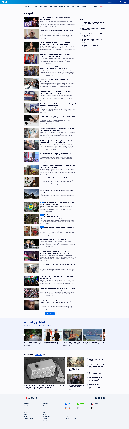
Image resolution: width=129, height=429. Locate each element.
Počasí (68, 6)
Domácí (46, 6)
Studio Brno (45, 408)
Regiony (55, 6)
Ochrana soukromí (40, 426)
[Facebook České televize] (96, 398)
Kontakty (45, 420)
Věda (73, 6)
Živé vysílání (26, 405)
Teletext (26, 410)
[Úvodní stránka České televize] (31, 398)
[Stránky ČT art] (79, 408)
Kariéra (44, 414)
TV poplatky (26, 408)
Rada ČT (45, 412)
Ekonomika (62, 6)
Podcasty (83, 6)
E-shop (25, 416)
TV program (26, 403)
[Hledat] (121, 2)
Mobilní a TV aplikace (28, 418)
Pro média (45, 403)
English (33, 426)
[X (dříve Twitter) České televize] (102, 398)
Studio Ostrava (46, 410)
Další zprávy (49, 313)
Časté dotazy (46, 418)
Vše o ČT (25, 420)
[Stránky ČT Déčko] (67, 408)
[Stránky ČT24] (67, 403)
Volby (40, 6)
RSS (104, 426)
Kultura (77, 6)
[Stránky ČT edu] (93, 408)
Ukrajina (36, 6)
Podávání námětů (47, 416)
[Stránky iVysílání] (95, 403)
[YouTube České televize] (99, 398)
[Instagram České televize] (93, 398)
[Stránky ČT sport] (80, 403)
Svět (51, 6)
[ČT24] (4, 2)
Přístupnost (48, 426)
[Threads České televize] (104, 398)
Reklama (45, 405)
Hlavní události (28, 6)
